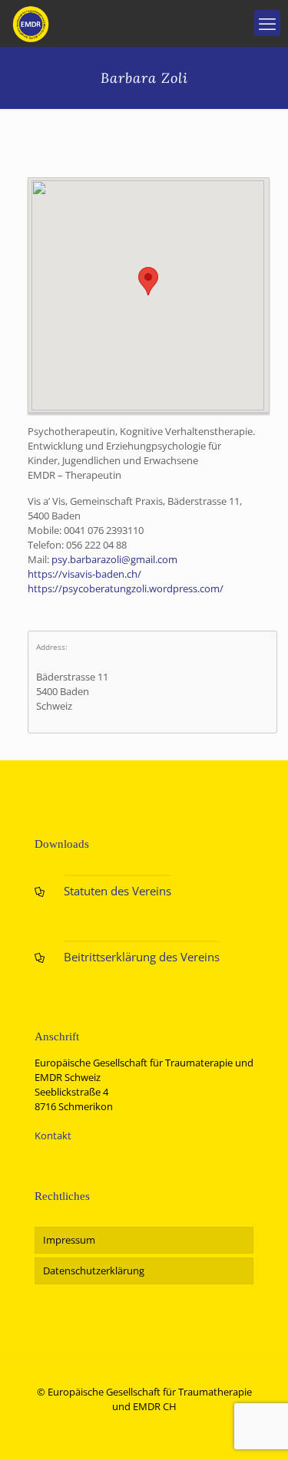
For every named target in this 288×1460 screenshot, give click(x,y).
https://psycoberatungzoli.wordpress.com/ (125, 588)
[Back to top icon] (256, 1428)
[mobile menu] (267, 23)
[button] (148, 281)
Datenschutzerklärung (93, 1270)
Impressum (69, 1240)
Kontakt (53, 1135)
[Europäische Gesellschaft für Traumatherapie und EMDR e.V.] (31, 23)
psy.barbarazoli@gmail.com (114, 559)
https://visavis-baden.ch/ (84, 574)
